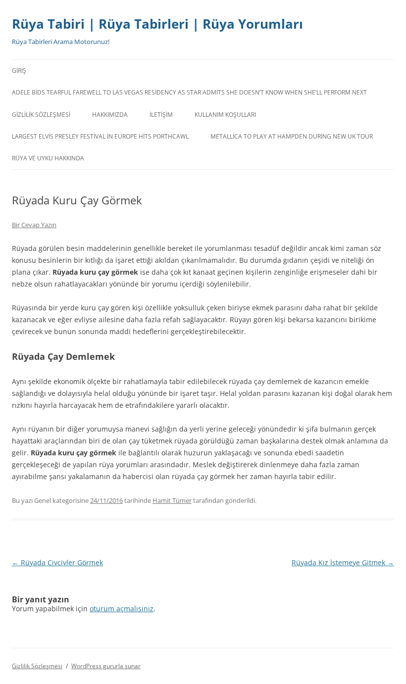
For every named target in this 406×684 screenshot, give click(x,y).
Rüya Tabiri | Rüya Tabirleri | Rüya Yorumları (157, 24)
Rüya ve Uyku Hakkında (48, 158)
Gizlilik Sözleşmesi (41, 114)
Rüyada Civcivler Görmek (57, 562)
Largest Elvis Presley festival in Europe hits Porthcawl (100, 136)
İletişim (161, 114)
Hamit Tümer (172, 500)
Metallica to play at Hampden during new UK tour (291, 136)
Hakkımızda (110, 114)
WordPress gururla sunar (106, 666)
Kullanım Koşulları (225, 114)
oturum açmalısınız (121, 608)
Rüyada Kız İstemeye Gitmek (343, 562)
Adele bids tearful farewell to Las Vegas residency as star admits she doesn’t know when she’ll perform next (189, 92)
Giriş (19, 70)
